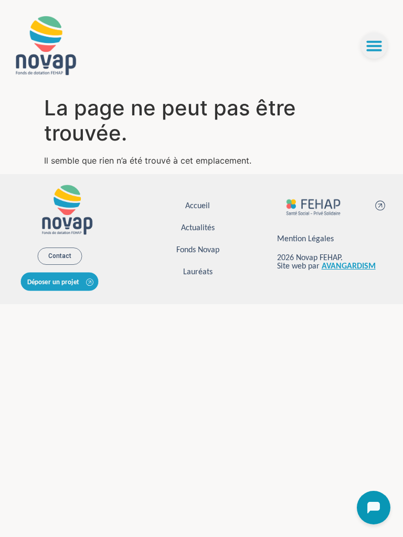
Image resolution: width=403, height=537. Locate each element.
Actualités (198, 228)
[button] (374, 46)
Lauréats (198, 272)
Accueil (197, 206)
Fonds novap (197, 250)
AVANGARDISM (349, 266)
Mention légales (305, 239)
